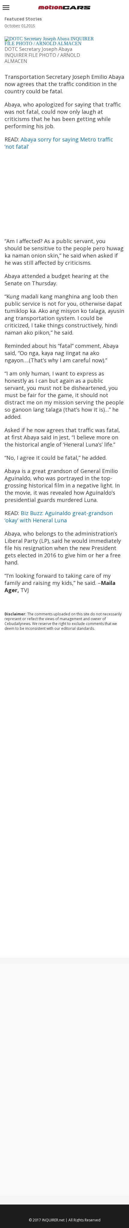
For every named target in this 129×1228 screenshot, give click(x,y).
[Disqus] (64, 717)
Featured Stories (23, 19)
